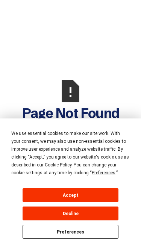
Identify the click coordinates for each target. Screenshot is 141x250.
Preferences (70, 232)
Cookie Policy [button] (58, 165)
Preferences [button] (103, 172)
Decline (71, 213)
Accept (71, 195)
